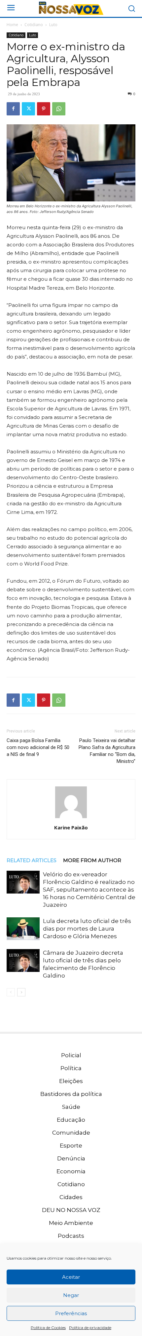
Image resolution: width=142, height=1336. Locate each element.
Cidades (71, 1197)
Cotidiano (33, 24)
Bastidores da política (71, 1094)
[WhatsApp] (58, 108)
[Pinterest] (43, 108)
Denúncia (71, 1158)
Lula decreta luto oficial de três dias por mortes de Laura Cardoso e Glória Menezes (87, 928)
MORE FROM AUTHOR (92, 860)
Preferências (71, 1313)
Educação (71, 1119)
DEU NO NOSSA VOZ (71, 1210)
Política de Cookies (48, 1327)
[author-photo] (71, 818)
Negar (71, 1295)
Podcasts (71, 1235)
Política (71, 1068)
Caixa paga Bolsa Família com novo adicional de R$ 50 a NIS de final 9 (38, 747)
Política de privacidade (90, 1327)
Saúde (71, 1107)
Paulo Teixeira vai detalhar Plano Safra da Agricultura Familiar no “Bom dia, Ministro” (107, 750)
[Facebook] (13, 108)
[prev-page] (11, 992)
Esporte (71, 1145)
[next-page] (21, 992)
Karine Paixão (71, 827)
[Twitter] (28, 108)
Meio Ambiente (71, 1223)
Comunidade (71, 1132)
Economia (71, 1171)
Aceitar (71, 1277)
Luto (53, 24)
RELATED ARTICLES (31, 860)
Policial (71, 1055)
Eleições (71, 1081)
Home (12, 24)
